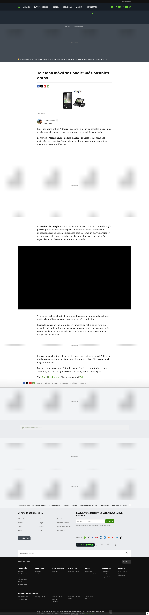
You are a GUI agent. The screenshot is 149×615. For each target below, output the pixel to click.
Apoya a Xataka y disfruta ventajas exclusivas (109, 545)
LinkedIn (116, 537)
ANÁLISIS (26, 7)
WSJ (81, 377)
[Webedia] (126, 1)
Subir (125, 562)
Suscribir (109, 521)
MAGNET (79, 7)
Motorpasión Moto (91, 574)
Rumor (56, 383)
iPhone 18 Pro (104, 505)
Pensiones (43, 59)
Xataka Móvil (22, 574)
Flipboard (45, 86)
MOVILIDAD (67, 7)
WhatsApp (112, 7)
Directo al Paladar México (74, 597)
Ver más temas (24, 538)
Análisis (40, 519)
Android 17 (66, 505)
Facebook (38, 86)
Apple (20, 526)
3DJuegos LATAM (40, 597)
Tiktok (116, 7)
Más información (89, 613)
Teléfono (74, 383)
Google (83, 383)
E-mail (48, 86)
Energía (40, 523)
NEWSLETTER (91, 7)
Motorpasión (89, 571)
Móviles (47, 383)
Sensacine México (57, 597)
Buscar (127, 553)
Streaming (21, 519)
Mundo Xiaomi (22, 584)
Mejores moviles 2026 (39, 505)
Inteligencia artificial (64, 526)
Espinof (54, 574)
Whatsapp (81, 59)
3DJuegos (38, 571)
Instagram (123, 7)
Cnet (44, 377)
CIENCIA (56, 7)
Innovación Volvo (78, 26)
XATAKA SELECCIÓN (41, 7)
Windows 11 (61, 530)
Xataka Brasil (22, 599)
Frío (55, 59)
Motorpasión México (89, 597)
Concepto (65, 383)
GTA (106, 59)
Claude (74, 505)
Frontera (62, 59)
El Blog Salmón (122, 571)
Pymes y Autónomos (121, 574)
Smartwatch (91, 59)
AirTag (100, 59)
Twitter (130, 7)
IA (50, 59)
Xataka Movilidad (63, 523)
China (35, 59)
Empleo (40, 530)
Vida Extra (38, 574)
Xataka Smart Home (22, 580)
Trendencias (105, 571)
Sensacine (55, 571)
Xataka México (23, 597)
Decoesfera (105, 574)
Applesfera (21, 577)
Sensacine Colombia (55, 600)
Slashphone (54, 377)
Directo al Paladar (74, 571)
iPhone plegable (54, 505)
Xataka (20, 571)
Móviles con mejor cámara (88, 505)
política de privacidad (103, 525)
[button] (50, 120)
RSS (108, 537)
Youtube (126, 7)
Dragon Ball (71, 59)
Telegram (119, 7)
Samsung (41, 526)
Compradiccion (106, 577)
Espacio (60, 519)
